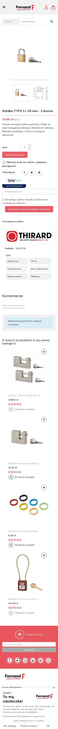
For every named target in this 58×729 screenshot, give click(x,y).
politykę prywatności (14, 203)
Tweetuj (32, 172)
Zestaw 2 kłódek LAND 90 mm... (25, 395)
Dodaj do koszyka (14, 154)
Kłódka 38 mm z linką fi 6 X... (23, 599)
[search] (51, 21)
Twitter (17, 660)
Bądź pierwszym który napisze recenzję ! (25, 323)
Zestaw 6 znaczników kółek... (23, 531)
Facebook (10, 660)
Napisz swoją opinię (13, 305)
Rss (25, 660)
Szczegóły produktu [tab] (12, 221)
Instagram (48, 660)
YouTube (33, 660)
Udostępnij (24, 172)
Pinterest (39, 172)
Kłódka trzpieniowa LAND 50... (24, 463)
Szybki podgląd (44, 351)
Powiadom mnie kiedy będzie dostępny (29, 209)
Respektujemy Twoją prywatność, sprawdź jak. (24, 716)
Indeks (9, 248)
